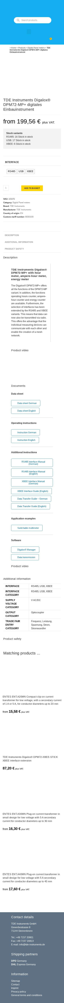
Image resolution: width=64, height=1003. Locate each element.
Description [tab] (12, 235)
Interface (12, 162)
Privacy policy (18, 991)
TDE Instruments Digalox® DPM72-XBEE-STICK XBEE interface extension (30, 759)
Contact (15, 984)
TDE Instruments (17, 206)
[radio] (11, 171)
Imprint (14, 988)
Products (22, 48)
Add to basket (32, 188)
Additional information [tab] (19, 242)
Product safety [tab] (14, 249)
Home (13, 48)
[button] (29, 31)
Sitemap (15, 981)
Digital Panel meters (36, 48)
